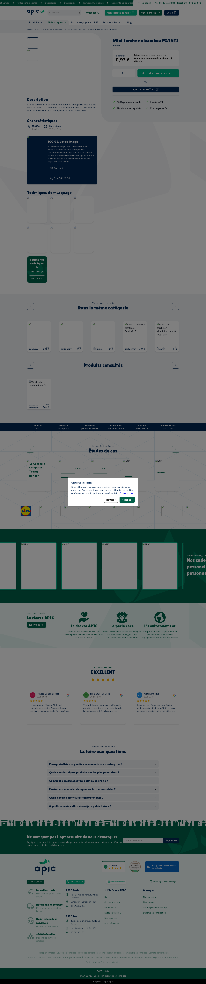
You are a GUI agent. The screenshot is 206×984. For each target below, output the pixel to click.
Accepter (127, 499)
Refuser (110, 499)
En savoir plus (126, 493)
